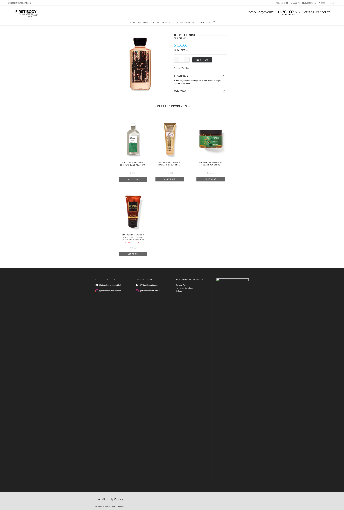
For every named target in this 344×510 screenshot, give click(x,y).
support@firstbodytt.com (19, 3)
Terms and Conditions (184, 288)
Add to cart (202, 60)
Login (332, 3)
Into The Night (183, 68)
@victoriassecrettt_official (150, 291)
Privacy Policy (181, 285)
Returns (179, 291)
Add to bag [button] (133, 179)
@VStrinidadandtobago (148, 285)
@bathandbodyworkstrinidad (110, 285)
